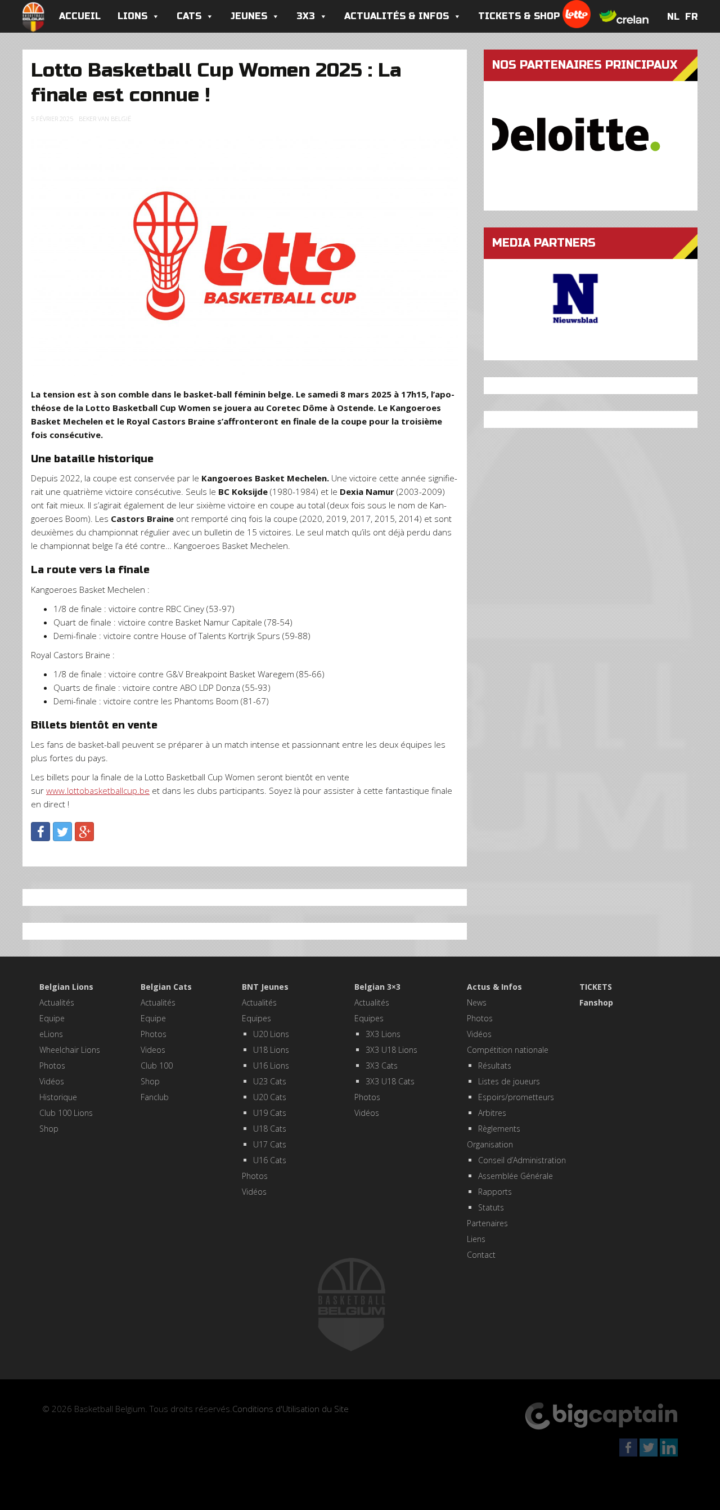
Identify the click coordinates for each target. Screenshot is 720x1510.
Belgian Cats (166, 986)
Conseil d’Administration (522, 1160)
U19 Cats (269, 1112)
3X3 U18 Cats (390, 1081)
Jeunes (249, 16)
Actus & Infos (494, 986)
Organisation (490, 1144)
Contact (481, 1254)
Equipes (256, 1018)
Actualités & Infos (396, 16)
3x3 (305, 16)
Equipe (52, 1018)
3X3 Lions (383, 1034)
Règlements (499, 1128)
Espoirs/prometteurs (516, 1097)
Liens (476, 1239)
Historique (58, 1097)
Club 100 (157, 1065)
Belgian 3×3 (377, 986)
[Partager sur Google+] (84, 831)
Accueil (80, 16)
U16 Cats (269, 1160)
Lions (132, 16)
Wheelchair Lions (69, 1049)
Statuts (491, 1207)
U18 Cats (269, 1128)
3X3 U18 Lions (391, 1049)
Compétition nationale (507, 1049)
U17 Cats (269, 1144)
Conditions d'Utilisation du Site (290, 1408)
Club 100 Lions (66, 1112)
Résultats (494, 1065)
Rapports (495, 1191)
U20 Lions (271, 1034)
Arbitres (492, 1112)
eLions (51, 1034)
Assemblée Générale (515, 1176)
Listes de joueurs (509, 1081)
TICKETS (595, 986)
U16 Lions (271, 1065)
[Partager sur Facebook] (40, 831)
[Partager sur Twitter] (62, 831)
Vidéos (51, 1081)
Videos (153, 1049)
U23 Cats (269, 1081)
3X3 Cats (382, 1065)
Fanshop (596, 1002)
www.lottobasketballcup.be (98, 790)
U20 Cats (269, 1097)
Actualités (56, 1002)
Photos (52, 1065)
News (477, 1002)
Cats (189, 16)
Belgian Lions (66, 986)
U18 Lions (271, 1049)
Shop (48, 1128)
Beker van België (105, 118)
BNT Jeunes (265, 986)
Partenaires (487, 1223)
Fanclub (155, 1097)
